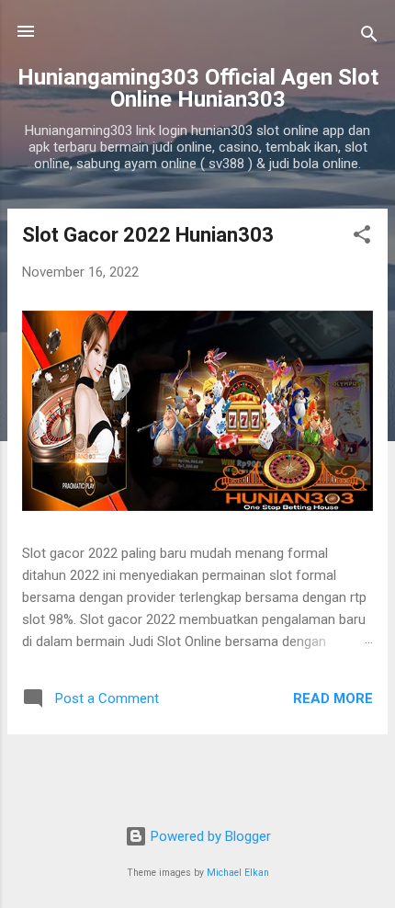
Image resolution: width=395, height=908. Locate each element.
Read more (333, 698)
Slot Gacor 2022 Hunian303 (148, 234)
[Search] (369, 37)
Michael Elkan (238, 873)
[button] (362, 237)
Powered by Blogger (209, 836)
